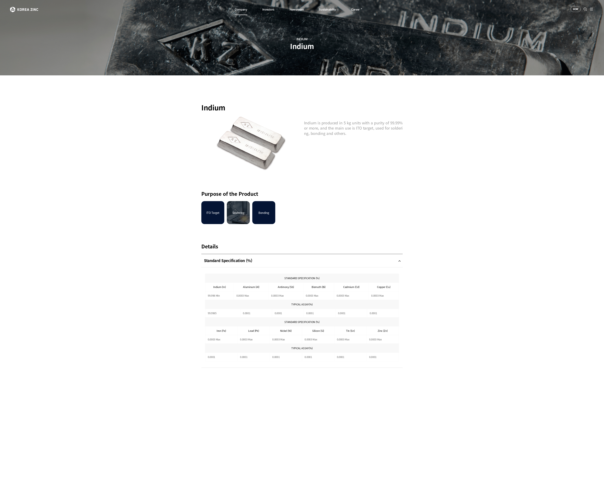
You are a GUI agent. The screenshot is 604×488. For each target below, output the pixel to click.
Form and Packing (220, 379)
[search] (585, 9)
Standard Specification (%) (228, 260)
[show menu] (591, 9)
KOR (575, 9)
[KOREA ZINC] (24, 9)
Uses (208, 392)
